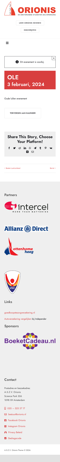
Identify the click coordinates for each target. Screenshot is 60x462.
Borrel (52, 168)
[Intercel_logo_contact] (26, 202)
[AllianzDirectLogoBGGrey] (26, 226)
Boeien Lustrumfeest (13, 168)
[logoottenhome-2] (18, 238)
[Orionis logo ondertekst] (30, 2)
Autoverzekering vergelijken (17, 319)
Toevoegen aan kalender (23, 113)
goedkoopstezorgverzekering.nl (19, 312)
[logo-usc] (12, 271)
